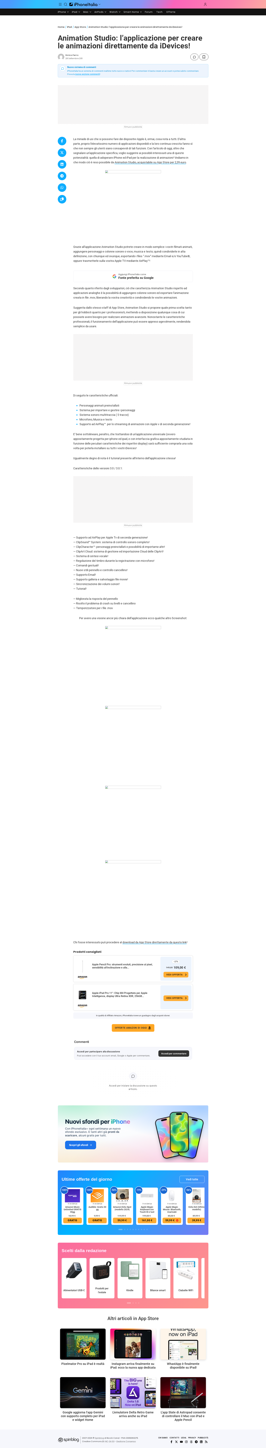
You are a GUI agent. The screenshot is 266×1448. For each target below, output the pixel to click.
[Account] (205, 4)
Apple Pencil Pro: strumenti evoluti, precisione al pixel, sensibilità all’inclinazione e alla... (122, 966)
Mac (86, 11)
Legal (183, 1437)
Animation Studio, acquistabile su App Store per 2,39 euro (150, 162)
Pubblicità (203, 1437)
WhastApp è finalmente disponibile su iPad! (183, 1365)
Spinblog (99, 1438)
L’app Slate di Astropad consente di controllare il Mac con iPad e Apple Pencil (183, 1416)
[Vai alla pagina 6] (135, 1229)
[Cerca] (65, 4)
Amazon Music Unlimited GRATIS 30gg (72, 1209)
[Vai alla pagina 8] (141, 1229)
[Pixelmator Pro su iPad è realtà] (83, 1344)
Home (61, 27)
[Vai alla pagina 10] (147, 1229)
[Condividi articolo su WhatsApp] (62, 187)
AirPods (99, 11)
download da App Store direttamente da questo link (155, 942)
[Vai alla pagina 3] (127, 1229)
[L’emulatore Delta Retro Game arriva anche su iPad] (133, 1392)
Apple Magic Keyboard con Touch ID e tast (147, 1209)
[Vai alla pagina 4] (130, 1229)
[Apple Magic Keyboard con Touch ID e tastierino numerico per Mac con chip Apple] (147, 1195)
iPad (74, 11)
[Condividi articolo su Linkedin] (62, 164)
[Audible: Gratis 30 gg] (97, 1195)
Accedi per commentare (173, 1053)
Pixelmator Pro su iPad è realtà (82, 1364)
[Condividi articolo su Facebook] (62, 141)
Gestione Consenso (126, 1441)
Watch (113, 11)
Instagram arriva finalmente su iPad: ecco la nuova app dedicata (133, 1365)
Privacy (192, 1437)
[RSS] (206, 1441)
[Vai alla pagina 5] (133, 1229)
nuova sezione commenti (87, 74)
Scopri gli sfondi (78, 1144)
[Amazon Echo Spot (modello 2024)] (122, 1195)
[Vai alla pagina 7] (138, 1229)
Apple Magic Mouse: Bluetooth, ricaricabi (172, 1209)
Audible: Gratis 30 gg (97, 1208)
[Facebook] (171, 1441)
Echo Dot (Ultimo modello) (197, 1208)
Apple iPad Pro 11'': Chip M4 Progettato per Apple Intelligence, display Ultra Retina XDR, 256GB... (119, 995)
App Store (80, 27)
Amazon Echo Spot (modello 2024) (122, 1208)
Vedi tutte (192, 1179)
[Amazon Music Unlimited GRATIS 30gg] (72, 1195)
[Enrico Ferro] (61, 57)
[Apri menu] (99, 4)
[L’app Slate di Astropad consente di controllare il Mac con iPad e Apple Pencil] (183, 1392)
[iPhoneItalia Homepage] (83, 4)
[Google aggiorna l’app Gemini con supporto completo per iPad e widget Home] (83, 1392)
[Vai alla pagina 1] (120, 1229)
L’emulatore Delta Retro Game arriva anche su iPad (133, 1414)
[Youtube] (181, 1441)
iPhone (62, 11)
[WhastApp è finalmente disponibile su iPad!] (183, 1344)
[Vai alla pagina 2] (124, 1229)
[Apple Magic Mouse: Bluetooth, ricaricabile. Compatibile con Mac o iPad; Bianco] (172, 1195)
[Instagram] (186, 1441)
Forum (149, 11)
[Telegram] (196, 1441)
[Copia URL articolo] (62, 199)
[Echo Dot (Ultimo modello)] (196, 1195)
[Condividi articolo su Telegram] (62, 176)
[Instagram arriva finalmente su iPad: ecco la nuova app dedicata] (133, 1344)
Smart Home (131, 11)
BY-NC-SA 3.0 (108, 1441)
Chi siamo (163, 1437)
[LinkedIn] (201, 1441)
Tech (159, 11)
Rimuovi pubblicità (133, 127)
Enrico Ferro (72, 55)
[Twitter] (176, 1441)
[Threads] (191, 1441)
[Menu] (60, 4)
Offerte (170, 11)
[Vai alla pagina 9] (144, 1229)
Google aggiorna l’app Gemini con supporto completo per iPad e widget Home (83, 1416)
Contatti (174, 1437)
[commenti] (194, 57)
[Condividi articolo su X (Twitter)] (62, 152)
